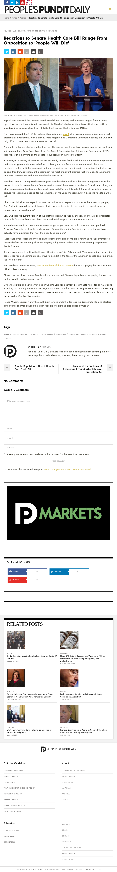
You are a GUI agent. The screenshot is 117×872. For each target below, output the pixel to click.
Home (6, 17)
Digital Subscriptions (71, 848)
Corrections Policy (13, 794)
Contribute (67, 842)
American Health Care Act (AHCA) (19, 334)
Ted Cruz (8, 338)
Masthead (66, 788)
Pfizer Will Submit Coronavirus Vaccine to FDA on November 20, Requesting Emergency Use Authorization (82, 658)
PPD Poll (66, 794)
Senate (103, 334)
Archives (66, 824)
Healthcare (61, 334)
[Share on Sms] (26, 51)
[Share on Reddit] (20, 51)
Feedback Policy (11, 776)
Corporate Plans (11, 830)
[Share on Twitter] (6, 51)
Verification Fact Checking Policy (19, 788)
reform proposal (89, 334)
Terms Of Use (68, 782)
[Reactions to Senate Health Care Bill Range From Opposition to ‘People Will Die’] (12, 351)
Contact (65, 800)
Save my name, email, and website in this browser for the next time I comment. (48, 454)
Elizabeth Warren (45, 334)
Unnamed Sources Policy (15, 806)
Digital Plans (9, 836)
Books (65, 830)
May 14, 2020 (65, 735)
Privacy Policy (68, 776)
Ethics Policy (10, 782)
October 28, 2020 (67, 664)
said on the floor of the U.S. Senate (55, 265)
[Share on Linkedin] (13, 51)
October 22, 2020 (14, 699)
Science (10, 653)
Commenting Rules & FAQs (73, 770)
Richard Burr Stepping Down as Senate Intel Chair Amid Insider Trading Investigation (83, 731)
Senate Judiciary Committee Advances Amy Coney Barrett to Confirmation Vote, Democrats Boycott (30, 695)
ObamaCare (74, 334)
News (14, 17)
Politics (23, 17)
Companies (65, 653)
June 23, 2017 (19, 31)
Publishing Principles (13, 770)
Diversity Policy (11, 800)
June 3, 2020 (65, 699)
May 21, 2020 (12, 735)
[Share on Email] (33, 51)
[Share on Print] (40, 51)
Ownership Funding (13, 811)
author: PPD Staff (35, 31)
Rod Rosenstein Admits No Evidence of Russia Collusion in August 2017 (81, 695)
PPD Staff (47, 346)
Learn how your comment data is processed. (67, 469)
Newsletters (9, 842)
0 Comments (51, 31)
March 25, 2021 (13, 661)
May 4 (66, 133)
